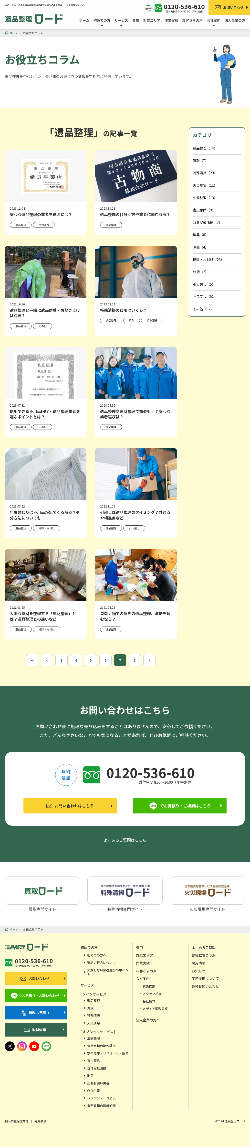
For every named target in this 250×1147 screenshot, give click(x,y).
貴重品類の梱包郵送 (101, 1045)
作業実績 (171, 20)
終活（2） (200, 271)
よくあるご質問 (204, 947)
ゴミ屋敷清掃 (96, 1068)
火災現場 (93, 1023)
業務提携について (205, 978)
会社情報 (149, 1001)
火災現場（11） (205, 185)
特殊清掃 (93, 1015)
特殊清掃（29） (205, 172)
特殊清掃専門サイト (125, 908)
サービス (87, 985)
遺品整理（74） (205, 148)
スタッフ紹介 (152, 993)
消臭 (90, 1075)
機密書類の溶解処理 (101, 1105)
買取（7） (200, 160)
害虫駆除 (93, 1060)
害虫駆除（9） (204, 209)
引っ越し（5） (204, 284)
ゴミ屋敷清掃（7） (207, 222)
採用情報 (198, 963)
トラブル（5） (204, 296)
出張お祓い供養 (98, 1083)
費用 (135, 20)
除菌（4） (200, 247)
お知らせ (198, 970)
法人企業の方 (235, 20)
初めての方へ (96, 955)
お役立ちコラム (204, 955)
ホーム (84, 20)
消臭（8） (200, 234)
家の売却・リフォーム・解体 (107, 1053)
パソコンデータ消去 (101, 1098)
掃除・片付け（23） (208, 259)
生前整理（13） (205, 197)
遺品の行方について (101, 962)
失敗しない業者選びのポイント (107, 972)
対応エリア (151, 20)
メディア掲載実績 (155, 1008)
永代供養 (93, 1090)
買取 (90, 1008)
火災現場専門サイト (207, 908)
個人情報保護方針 (16, 1121)
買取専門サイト (42, 908)
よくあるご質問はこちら (125, 840)
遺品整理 (93, 1000)
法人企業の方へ (148, 1019)
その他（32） (203, 308)
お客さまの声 (192, 20)
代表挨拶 (149, 986)
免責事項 (40, 1121)
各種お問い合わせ (205, 986)
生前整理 (93, 1038)
